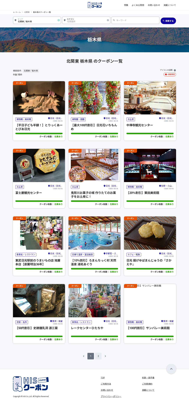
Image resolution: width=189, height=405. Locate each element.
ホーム (18, 12)
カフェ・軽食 (134, 254)
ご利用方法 (106, 384)
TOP (103, 378)
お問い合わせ (154, 5)
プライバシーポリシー (111, 396)
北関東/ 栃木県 (56, 119)
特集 (126, 5)
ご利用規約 (147, 384)
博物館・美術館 (24, 119)
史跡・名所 (22, 322)
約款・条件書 (148, 378)
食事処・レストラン (26, 254)
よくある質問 (138, 5)
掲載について (170, 5)
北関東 (27, 12)
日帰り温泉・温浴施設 (82, 254)
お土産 (131, 119)
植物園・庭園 (78, 119)
